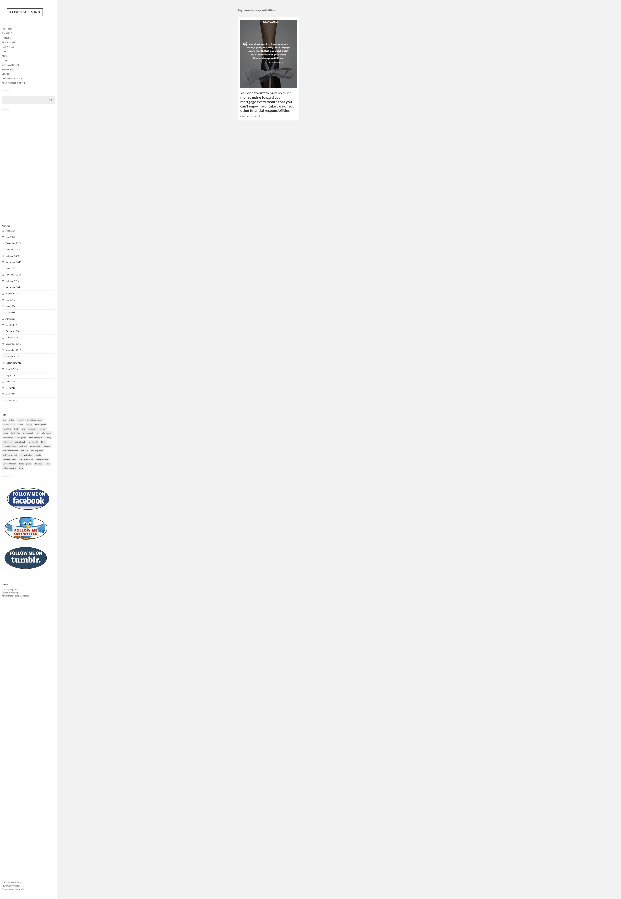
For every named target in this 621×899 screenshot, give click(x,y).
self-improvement (10, 455)
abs (4, 420)
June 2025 (10, 237)
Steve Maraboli (42, 459)
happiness (32, 429)
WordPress (18, 885)
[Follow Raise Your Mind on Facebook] (28, 511)
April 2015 (10, 394)
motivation (7, 442)
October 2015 (12, 356)
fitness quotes (40, 424)
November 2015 (13, 350)
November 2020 (13, 249)
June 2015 (10, 381)
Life (4, 51)
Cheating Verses (12, 78)
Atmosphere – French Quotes (15, 595)
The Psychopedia (9, 589)
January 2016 (12, 337)
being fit (20, 420)
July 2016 (10, 300)
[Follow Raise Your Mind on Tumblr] (26, 570)
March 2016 (11, 325)
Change (29, 424)
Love (4, 60)
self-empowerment (10, 451)
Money (48, 437)
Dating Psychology (10, 592)
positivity (23, 446)
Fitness (6, 38)
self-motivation (26, 455)
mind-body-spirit (35, 437)
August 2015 (11, 369)
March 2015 (11, 400)
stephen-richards (9, 459)
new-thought (33, 442)
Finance (7, 33)
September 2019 (13, 262)
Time (48, 464)
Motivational (10, 65)
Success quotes (25, 464)
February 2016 (12, 331)
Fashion (7, 29)
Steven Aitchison (9, 464)
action (11, 420)
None (43, 442)
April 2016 (10, 319)
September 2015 (13, 362)
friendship (7, 429)
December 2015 (13, 344)
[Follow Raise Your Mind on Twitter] (26, 540)
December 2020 (13, 243)
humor (5, 433)
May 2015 (10, 388)
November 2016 (13, 274)
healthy (43, 429)
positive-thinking (9, 446)
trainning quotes (9, 468)
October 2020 (12, 256)
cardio (20, 424)
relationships (35, 446)
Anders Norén (17, 889)
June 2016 (10, 306)
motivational (20, 442)
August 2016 (11, 293)
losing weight (8, 437)
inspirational (28, 433)
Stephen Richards (26, 459)
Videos (6, 74)
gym (23, 429)
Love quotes (21, 437)
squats (38, 455)
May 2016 (10, 312)
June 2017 (10, 268)
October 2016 (12, 281)
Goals (16, 429)
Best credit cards (13, 83)
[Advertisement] (28, 163)
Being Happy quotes (34, 420)
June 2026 (10, 230)
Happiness (8, 47)
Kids (4, 56)
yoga (21, 468)
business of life (9, 424)
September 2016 (13, 287)
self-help (24, 451)
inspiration (15, 433)
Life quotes (46, 433)
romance (47, 446)
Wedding (7, 69)
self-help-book (37, 451)
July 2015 (10, 375)
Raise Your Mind (24, 12)
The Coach (38, 464)
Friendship (9, 42)
